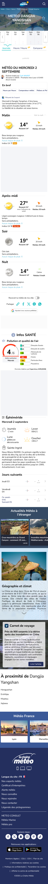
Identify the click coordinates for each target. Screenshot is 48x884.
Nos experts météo (11, 781)
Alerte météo (8, 789)
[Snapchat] (20, 836)
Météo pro (7, 824)
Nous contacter (9, 803)
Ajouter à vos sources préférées (26, 311)
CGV (29, 858)
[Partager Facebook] (23, 304)
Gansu (13, 9)
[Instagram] (27, 836)
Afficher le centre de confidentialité (25, 871)
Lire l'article (35, 664)
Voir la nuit (39, 115)
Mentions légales (12, 858)
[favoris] (43, 18)
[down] (24, 613)
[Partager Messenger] (34, 304)
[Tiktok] (40, 836)
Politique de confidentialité (15, 867)
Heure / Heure (20, 48)
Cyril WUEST (25, 76)
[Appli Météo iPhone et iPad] (15, 850)
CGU (23, 858)
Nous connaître (9, 794)
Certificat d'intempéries (13, 785)
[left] (3, 37)
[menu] (4, 4)
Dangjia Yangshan (34, 9)
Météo (2, 9)
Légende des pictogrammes (16, 807)
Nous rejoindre (9, 798)
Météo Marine (9, 819)
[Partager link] (17, 304)
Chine (8, 9)
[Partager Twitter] (28, 304)
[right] (45, 37)
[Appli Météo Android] (33, 850)
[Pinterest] (33, 836)
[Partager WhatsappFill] (39, 304)
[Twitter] (14, 836)
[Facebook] (8, 836)
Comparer (38, 48)
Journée (6, 48)
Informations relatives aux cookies (25, 863)
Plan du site (38, 858)
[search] (44, 4)
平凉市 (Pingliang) (22, 9)
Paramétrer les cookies (37, 867)
